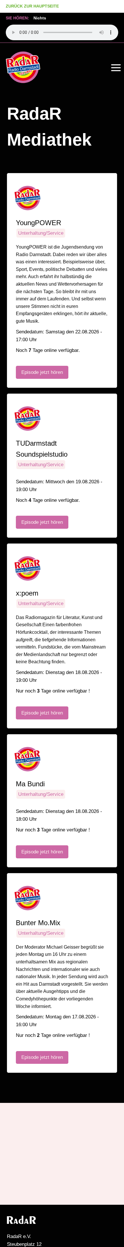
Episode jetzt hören (42, 372)
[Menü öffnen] (116, 67)
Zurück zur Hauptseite (32, 6)
